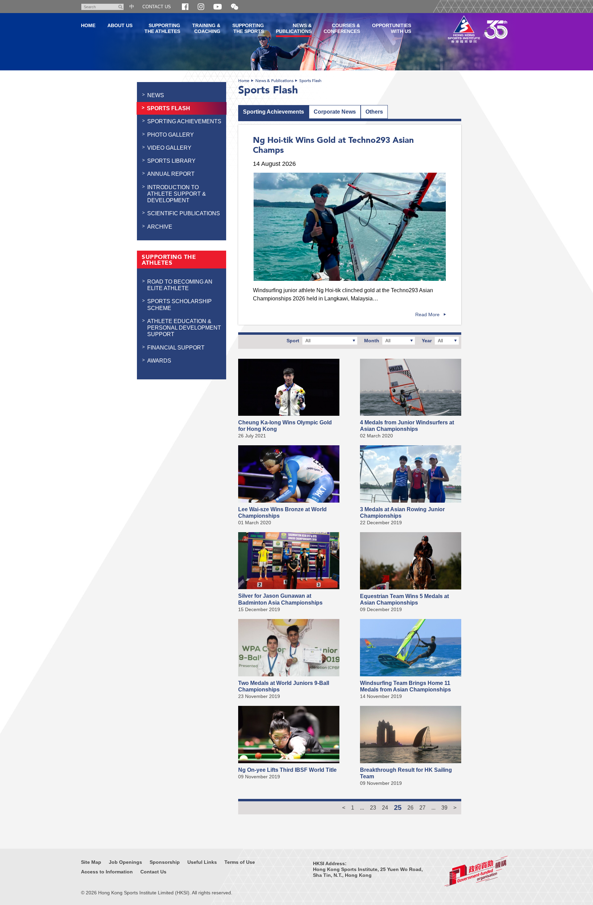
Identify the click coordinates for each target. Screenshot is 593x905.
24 (385, 807)
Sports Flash (310, 80)
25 (398, 807)
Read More (427, 314)
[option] (349, 227)
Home (243, 80)
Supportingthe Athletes (162, 28)
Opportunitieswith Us (391, 28)
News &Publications (294, 28)
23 (373, 807)
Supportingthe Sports (248, 28)
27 (422, 807)
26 (410, 807)
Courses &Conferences (342, 28)
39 (444, 807)
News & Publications (274, 80)
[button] (234, 7)
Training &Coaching (206, 28)
